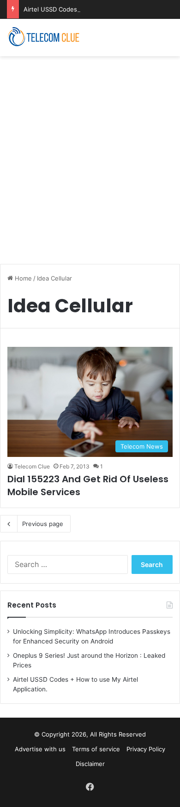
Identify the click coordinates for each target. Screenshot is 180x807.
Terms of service (96, 749)
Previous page (42, 523)
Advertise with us (40, 749)
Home (22, 278)
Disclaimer (90, 763)
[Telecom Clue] (44, 37)
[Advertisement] (90, 155)
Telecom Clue (32, 466)
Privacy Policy (145, 749)
